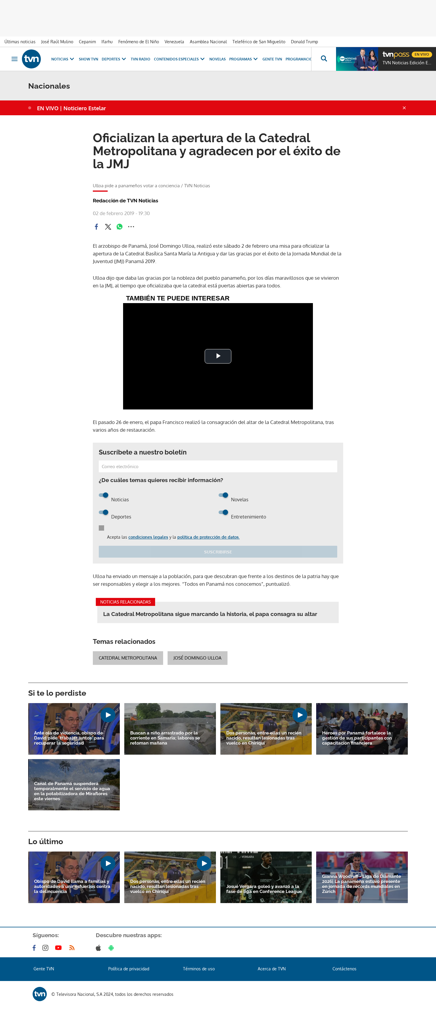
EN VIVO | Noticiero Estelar (71, 108)
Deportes (111, 59)
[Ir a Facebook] (35, 947)
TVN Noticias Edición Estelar (408, 62)
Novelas (217, 59)
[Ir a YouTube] (59, 947)
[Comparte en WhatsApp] (119, 227)
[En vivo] (387, 52)
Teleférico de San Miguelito (259, 41)
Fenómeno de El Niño (138, 41)
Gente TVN (272, 59)
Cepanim (87, 41)
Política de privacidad (128, 968)
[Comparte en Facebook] (96, 227)
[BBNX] (40, 994)
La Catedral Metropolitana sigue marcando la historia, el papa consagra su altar (210, 614)
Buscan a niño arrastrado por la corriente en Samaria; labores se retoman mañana (165, 738)
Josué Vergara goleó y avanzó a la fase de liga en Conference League (264, 889)
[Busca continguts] (323, 59)
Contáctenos (344, 968)
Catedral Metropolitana (128, 658)
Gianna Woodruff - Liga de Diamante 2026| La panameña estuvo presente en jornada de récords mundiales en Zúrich (361, 884)
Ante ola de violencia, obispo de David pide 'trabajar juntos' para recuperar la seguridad (69, 738)
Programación (300, 59)
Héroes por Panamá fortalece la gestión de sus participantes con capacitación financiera (357, 738)
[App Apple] (99, 947)
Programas (240, 59)
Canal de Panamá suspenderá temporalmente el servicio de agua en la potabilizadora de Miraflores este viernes (72, 791)
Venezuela (174, 41)
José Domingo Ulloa (198, 658)
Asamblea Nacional (208, 41)
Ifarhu (107, 41)
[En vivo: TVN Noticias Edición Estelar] (357, 59)
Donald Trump (304, 41)
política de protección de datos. (208, 537)
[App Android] (112, 947)
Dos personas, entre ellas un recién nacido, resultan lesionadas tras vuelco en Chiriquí (263, 738)
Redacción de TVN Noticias (125, 201)
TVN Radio (140, 59)
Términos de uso (199, 968)
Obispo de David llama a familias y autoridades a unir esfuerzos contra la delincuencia (72, 886)
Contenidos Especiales (176, 59)
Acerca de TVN (272, 968)
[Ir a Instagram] (46, 947)
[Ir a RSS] (73, 947)
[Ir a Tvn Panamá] (31, 58)
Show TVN (88, 59)
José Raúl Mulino (57, 41)
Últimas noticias (20, 41)
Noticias (59, 59)
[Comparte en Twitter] (108, 227)
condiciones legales (148, 537)
